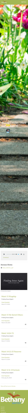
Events (3, 410)
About (2, 408)
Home (2, 407)
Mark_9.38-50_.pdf (8, 268)
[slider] (9, 254)
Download (6, 257)
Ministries (3, 412)
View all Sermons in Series (8, 386)
